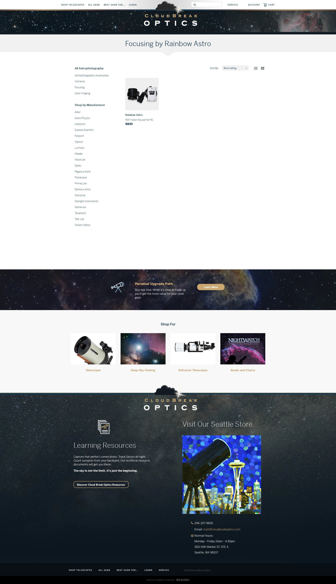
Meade (78, 153)
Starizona (80, 195)
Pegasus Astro (83, 171)
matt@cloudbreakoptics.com (221, 529)
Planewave (81, 177)
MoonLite (80, 159)
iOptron (79, 141)
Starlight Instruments (86, 201)
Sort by (214, 68)
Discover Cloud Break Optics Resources (101, 484)
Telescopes (93, 370)
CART (271, 4)
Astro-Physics (82, 118)
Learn (133, 4)
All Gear (94, 4)
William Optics (82, 225)
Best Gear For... (114, 4)
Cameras (80, 81)
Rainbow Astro (83, 189)
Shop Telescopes (72, 4)
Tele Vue (79, 219)
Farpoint (79, 135)
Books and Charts (243, 370)
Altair (77, 112)
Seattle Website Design (161, 580)
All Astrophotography (89, 68)
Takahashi (80, 213)
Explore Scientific (84, 130)
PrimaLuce (81, 183)
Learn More (211, 287)
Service (232, 4)
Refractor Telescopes (193, 370)
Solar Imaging (82, 93)
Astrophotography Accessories (92, 75)
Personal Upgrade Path (154, 284)
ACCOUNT (254, 4)
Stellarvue (80, 207)
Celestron (80, 124)
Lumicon (79, 147)
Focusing (80, 87)
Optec (78, 165)
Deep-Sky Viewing (143, 370)
